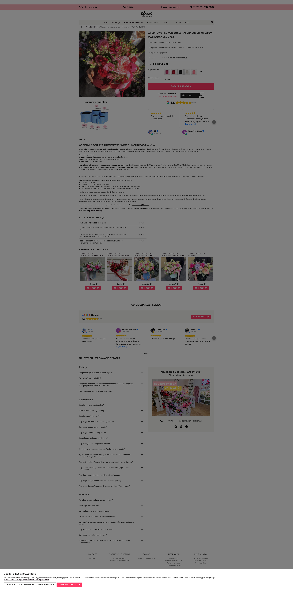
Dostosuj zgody (46, 585)
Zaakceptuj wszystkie (69, 585)
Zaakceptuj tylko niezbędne (20, 585)
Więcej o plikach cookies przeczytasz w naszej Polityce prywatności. (26, 580)
